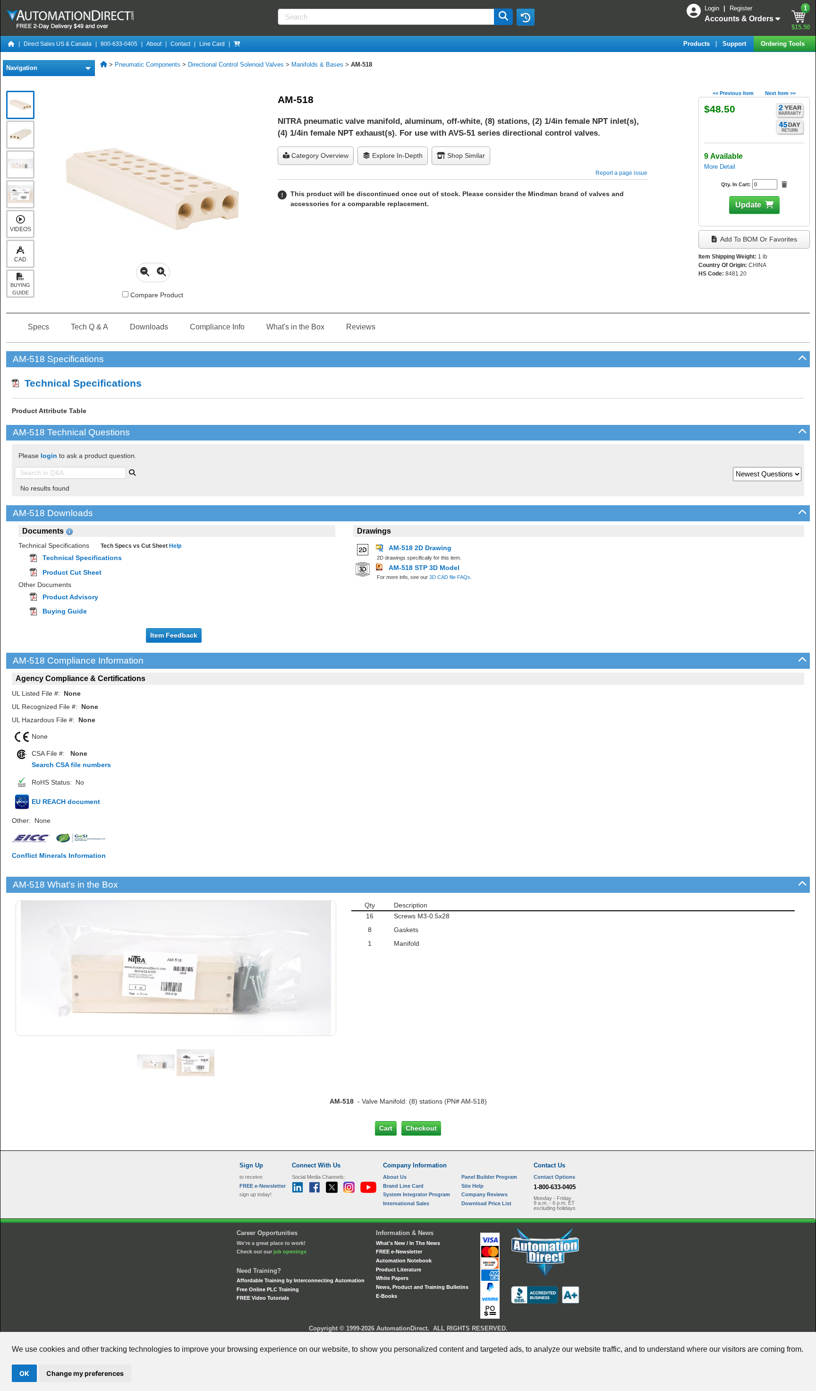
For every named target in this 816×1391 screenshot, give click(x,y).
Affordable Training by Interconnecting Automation (301, 1280)
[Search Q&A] (132, 472)
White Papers (392, 1278)
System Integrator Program (416, 1194)
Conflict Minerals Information (59, 855)
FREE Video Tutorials (263, 1298)
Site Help (472, 1186)
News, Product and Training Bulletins (422, 1287)
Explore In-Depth (396, 155)
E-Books (386, 1296)
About (154, 44)
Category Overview (318, 155)
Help (174, 546)
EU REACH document (66, 801)
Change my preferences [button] (85, 1373)
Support (735, 43)
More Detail (719, 166)
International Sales (406, 1203)
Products (697, 43)
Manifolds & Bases (317, 64)
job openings (289, 1251)
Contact (180, 44)
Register (741, 8)
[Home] (11, 44)
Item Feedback (173, 635)
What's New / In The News (408, 1243)
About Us (395, 1177)
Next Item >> (780, 93)
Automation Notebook (404, 1260)
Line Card (212, 44)
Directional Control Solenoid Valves (236, 64)
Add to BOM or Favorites (758, 239)
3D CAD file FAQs (449, 577)
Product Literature (398, 1269)
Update (748, 205)
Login (713, 8)
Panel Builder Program (489, 1177)
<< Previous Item (733, 93)
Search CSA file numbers (71, 765)
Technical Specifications (80, 383)
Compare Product (155, 295)
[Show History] (526, 17)
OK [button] (24, 1373)
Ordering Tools (784, 43)
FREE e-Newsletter (399, 1251)
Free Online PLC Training (268, 1289)
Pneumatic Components (147, 64)
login (49, 455)
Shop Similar (465, 155)
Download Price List (486, 1203)
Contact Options (554, 1177)
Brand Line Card (403, 1186)
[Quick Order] (237, 44)
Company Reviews (484, 1194)
